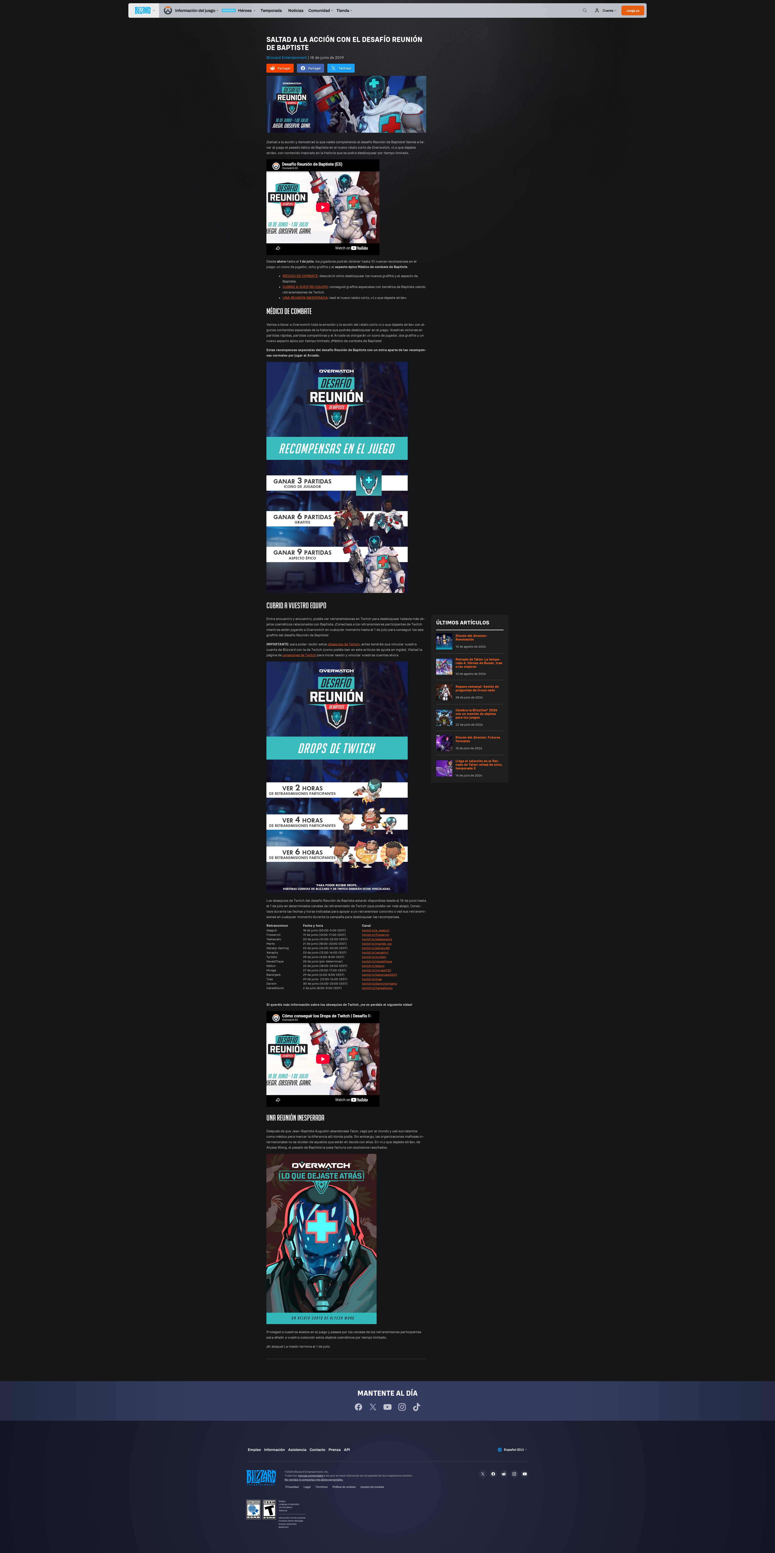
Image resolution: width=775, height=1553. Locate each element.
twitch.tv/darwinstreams (379, 983)
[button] (632, 10)
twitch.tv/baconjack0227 (379, 975)
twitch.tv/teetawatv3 (377, 939)
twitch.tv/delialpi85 (376, 948)
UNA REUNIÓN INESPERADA (305, 298)
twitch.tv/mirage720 (376, 970)
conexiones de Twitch (299, 655)
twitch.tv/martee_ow (377, 944)
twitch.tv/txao (372, 979)
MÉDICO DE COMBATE (300, 276)
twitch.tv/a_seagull (375, 930)
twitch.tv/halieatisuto (377, 988)
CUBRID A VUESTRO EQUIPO (305, 287)
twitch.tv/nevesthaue (377, 961)
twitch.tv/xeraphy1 (375, 952)
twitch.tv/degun (373, 966)
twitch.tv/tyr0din (374, 957)
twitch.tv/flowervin (375, 935)
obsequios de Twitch (344, 644)
